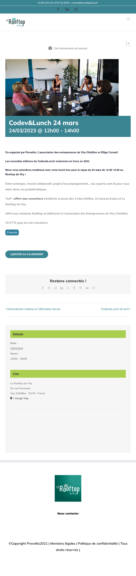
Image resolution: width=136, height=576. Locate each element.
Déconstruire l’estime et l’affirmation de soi (33, 309)
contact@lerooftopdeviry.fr (85, 2)
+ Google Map (21, 398)
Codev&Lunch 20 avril (115, 309)
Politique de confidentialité (98, 543)
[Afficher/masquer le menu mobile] (129, 19)
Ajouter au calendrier (26, 254)
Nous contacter (68, 513)
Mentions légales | (64, 543)
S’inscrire (12, 232)
